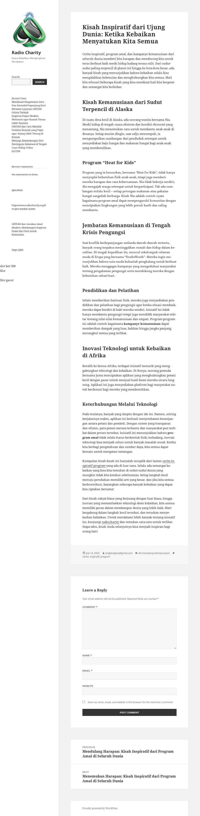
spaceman (17, 190)
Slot (2, 271)
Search (16, 77)
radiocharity (110, 522)
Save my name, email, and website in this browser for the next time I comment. (130, 702)
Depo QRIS (17, 250)
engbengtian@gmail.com (119, 553)
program (105, 556)
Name (87, 655)
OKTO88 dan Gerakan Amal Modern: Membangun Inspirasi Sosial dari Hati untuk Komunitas (29, 229)
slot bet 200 (8, 266)
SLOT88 (16, 151)
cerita (85, 556)
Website (87, 686)
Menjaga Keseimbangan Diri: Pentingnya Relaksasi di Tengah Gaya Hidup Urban (29, 144)
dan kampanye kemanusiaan (154, 553)
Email (87, 670)
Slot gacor (7, 280)
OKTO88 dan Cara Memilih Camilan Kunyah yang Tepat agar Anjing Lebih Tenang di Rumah (27, 132)
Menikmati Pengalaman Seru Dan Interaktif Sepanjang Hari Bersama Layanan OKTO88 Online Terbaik (29, 107)
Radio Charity (26, 52)
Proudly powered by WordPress (99, 808)
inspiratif (94, 556)
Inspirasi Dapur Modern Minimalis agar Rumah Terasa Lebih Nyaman (29, 119)
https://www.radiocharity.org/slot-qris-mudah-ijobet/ (29, 207)
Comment (90, 607)
